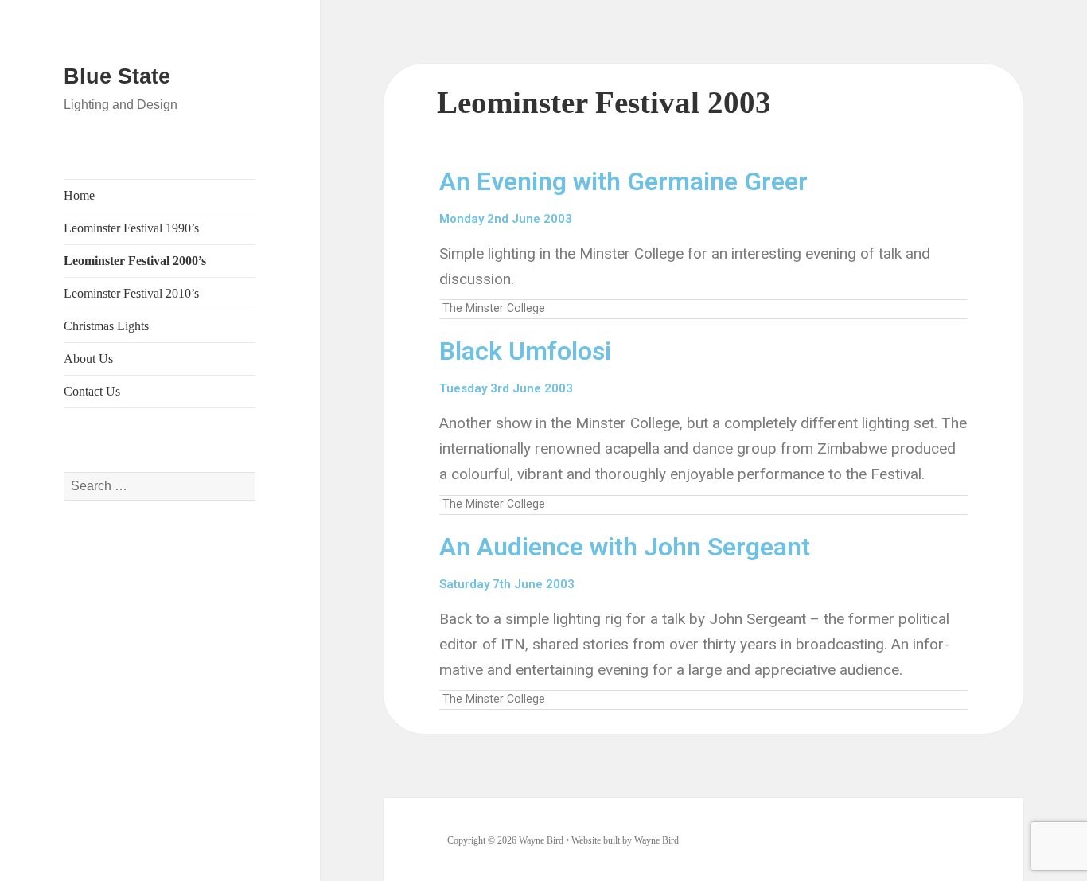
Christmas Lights (106, 326)
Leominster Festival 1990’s (131, 228)
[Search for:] (159, 486)
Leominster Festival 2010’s (131, 293)
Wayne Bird (656, 840)
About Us (88, 358)
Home (79, 195)
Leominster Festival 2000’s (135, 260)
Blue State (117, 76)
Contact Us (92, 391)
